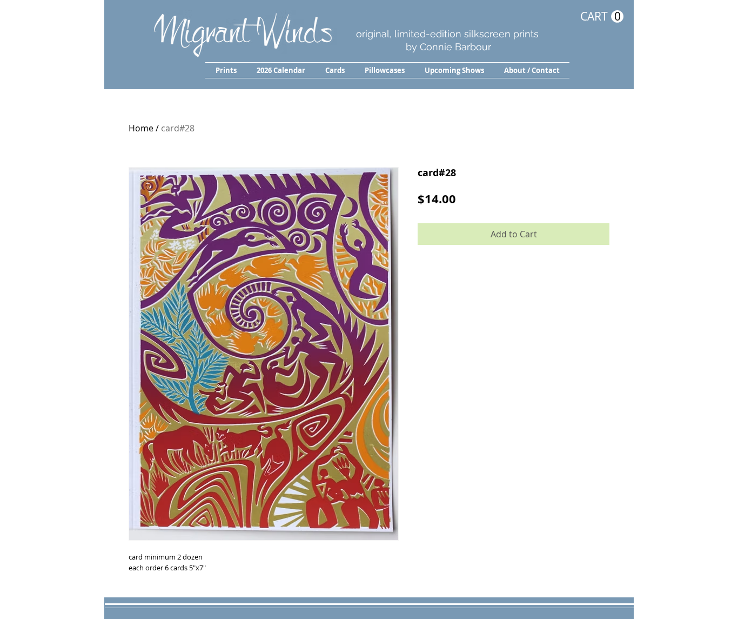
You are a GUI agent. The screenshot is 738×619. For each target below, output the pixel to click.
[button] (225, 70)
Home (141, 128)
